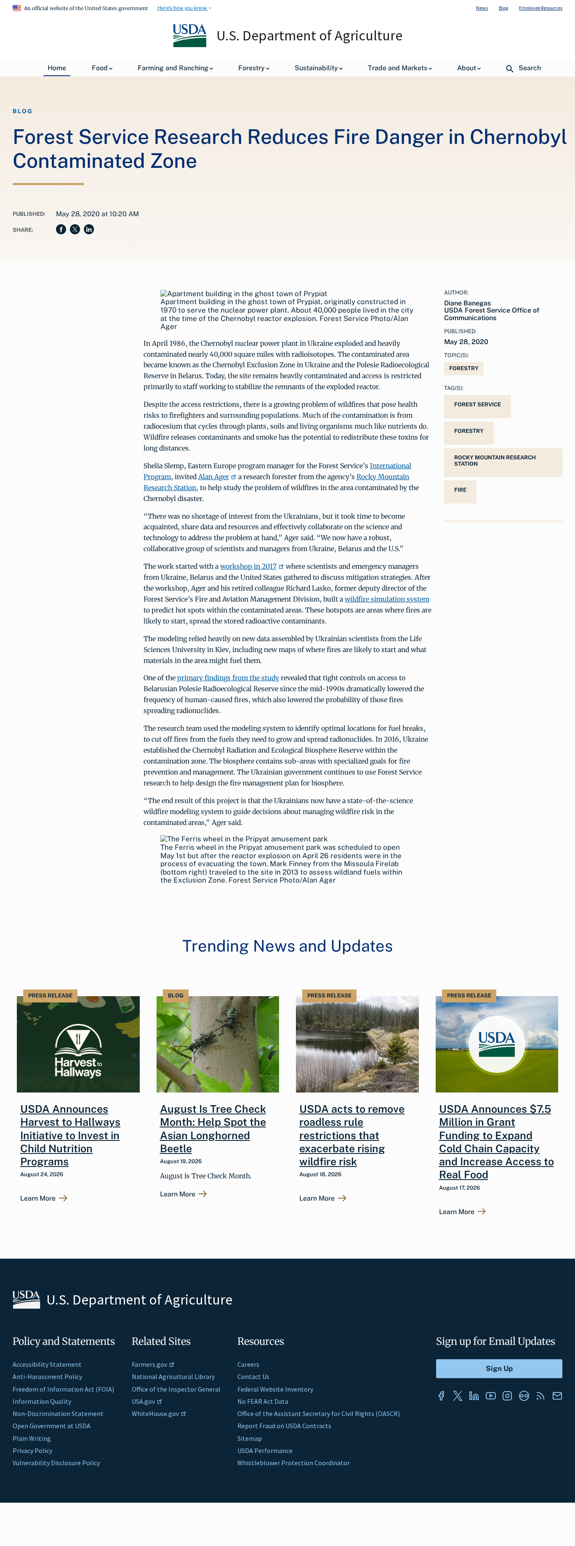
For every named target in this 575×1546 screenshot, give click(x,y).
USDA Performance (265, 1450)
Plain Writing (32, 1438)
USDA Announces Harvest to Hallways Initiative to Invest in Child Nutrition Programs (70, 1135)
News (482, 8)
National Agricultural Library (173, 1376)
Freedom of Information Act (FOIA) (63, 1389)
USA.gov (143, 1401)
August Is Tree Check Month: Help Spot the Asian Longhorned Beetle (213, 1129)
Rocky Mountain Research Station (495, 460)
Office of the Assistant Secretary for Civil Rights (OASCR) (318, 1413)
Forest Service (477, 404)
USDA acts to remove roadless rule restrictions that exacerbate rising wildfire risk (352, 1135)
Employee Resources (540, 8)
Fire (460, 490)
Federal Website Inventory (275, 1389)
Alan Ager (213, 476)
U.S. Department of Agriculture (309, 35)
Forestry (464, 368)
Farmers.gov (149, 1364)
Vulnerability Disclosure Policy (56, 1462)
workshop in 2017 (248, 566)
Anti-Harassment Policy (47, 1376)
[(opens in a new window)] (441, 1396)
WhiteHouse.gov (155, 1413)
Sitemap (249, 1438)
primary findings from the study (228, 678)
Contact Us (253, 1376)
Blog (503, 8)
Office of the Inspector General (176, 1389)
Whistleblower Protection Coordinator (293, 1462)
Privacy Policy (32, 1450)
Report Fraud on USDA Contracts (284, 1425)
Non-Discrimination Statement (58, 1413)
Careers (248, 1364)
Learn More (38, 1198)
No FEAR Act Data (262, 1401)
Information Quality (42, 1401)
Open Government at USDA (52, 1425)
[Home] (190, 45)
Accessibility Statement (47, 1364)
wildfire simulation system (387, 599)
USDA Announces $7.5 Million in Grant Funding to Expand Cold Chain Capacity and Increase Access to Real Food (496, 1142)
